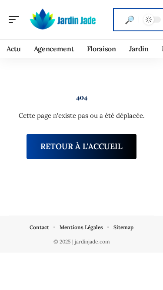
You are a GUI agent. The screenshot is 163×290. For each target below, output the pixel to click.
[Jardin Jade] (62, 19)
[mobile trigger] (16, 19)
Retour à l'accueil (81, 146)
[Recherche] (129, 19)
